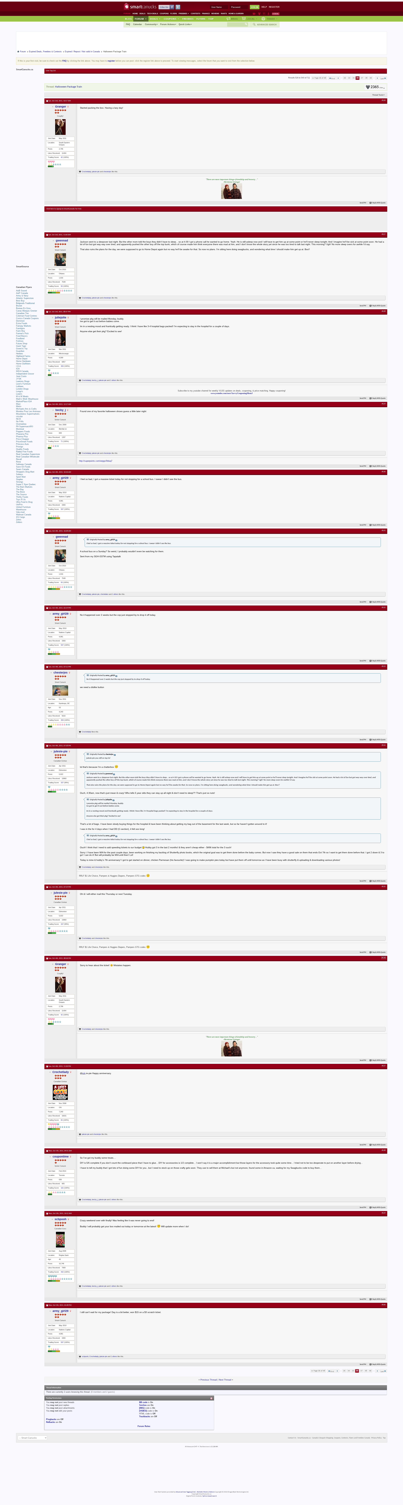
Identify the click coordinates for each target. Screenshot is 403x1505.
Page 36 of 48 (320, 78)
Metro (18, 406)
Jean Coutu (21, 376)
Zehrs (18, 519)
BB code (143, 1402)
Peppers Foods (23, 431)
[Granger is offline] (60, 127)
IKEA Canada (22, 371)
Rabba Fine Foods (24, 451)
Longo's (19, 391)
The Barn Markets (24, 487)
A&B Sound (21, 290)
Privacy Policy (376, 1438)
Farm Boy (20, 331)
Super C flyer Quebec (26, 484)
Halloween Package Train (68, 86)
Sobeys (19, 474)
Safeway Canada (23, 464)
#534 (384, 745)
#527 (384, 234)
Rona (18, 462)
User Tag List (51, 71)
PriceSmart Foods (24, 441)
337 (62, 783)
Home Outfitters (23, 363)
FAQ (128, 24)
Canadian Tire (22, 313)
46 (371, 78)
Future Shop (21, 343)
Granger (60, 106)
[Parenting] (268, 13)
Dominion (20, 321)
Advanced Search (267, 24)
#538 (384, 1150)
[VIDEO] (143, 1411)
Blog (128, 18)
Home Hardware (23, 361)
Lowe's (19, 394)
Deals (142, 13)
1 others (113, 380)
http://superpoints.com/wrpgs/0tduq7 (95, 461)
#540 (384, 1305)
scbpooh (60, 1219)
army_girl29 (60, 477)
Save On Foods (23, 467)
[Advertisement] (104, 221)
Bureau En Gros (23, 308)
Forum (141, 18)
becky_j (95, 380)
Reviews (215, 13)
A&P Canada (22, 293)
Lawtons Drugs (23, 381)
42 (62, 157)
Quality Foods (22, 449)
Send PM (363, 203)
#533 (384, 666)
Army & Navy (22, 295)
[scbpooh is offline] (60, 1239)
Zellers (19, 522)
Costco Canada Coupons (27, 318)
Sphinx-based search (209, 1496)
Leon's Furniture (23, 384)
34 (349, 78)
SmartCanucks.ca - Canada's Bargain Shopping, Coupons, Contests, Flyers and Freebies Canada (334, 1438)
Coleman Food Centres (26, 316)
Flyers (173, 13)
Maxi (18, 404)
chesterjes (107, 172)
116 (62, 1188)
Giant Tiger (21, 346)
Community (150, 24)
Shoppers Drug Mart (25, 472)
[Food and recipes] (264, 13)
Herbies (19, 353)
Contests (195, 13)
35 (353, 78)
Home (135, 13)
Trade (272, 18)
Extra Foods (21, 323)
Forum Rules (144, 1426)
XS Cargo (20, 517)
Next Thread (225, 1379)
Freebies (184, 13)
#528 (384, 311)
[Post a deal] (275, 13)
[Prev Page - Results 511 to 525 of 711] (338, 78)
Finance (206, 13)
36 (357, 78)
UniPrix (19, 504)
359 (62, 720)
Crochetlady (86, 172)
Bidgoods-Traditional (25, 303)
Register (274, 7)
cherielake (104, 594)
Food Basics (22, 336)
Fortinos (19, 341)
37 (362, 78)
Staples (19, 479)
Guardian (20, 351)
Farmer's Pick (22, 333)
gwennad (62, 240)
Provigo (19, 446)
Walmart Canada (23, 514)
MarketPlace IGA (24, 401)
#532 (384, 607)
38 (366, 78)
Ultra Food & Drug (24, 502)
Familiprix (20, 328)
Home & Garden (236, 13)
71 (62, 441)
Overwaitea (21, 424)
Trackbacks (144, 1416)
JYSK (18, 379)
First (333, 79)
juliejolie (60, 317)
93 (62, 286)
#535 (384, 887)
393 (62, 366)
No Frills (20, 421)
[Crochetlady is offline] (60, 1092)
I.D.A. (18, 366)
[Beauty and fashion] (259, 13)
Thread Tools (377, 95)
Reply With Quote (379, 203)
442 (62, 1272)
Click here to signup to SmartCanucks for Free (63, 209)
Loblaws (19, 386)
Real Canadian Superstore (28, 454)
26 (345, 78)
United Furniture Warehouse (23, 508)
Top (211, 18)
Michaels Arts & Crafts (26, 409)
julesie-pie (95, 172)
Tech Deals (152, 13)
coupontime (61, 1156)
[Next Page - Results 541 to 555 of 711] (377, 78)
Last (382, 79)
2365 (377, 87)
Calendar (137, 24)
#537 (384, 1066)
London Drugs (22, 389)
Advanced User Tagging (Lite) (186, 1492)
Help (264, 7)
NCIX (18, 419)
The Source (21, 494)
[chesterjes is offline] (60, 690)
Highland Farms (23, 356)
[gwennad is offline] (60, 259)
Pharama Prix (22, 434)
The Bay (20, 489)
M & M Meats (22, 396)
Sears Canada (22, 469)
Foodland (20, 338)
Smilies (143, 1405)
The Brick (20, 492)
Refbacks (50, 1422)
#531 (384, 531)
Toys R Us (21, 499)
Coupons (164, 13)
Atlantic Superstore (25, 298)
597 (62, 509)
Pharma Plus (22, 436)
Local (252, 18)
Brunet (19, 306)
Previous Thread (208, 1379)
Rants (224, 13)
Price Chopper (22, 439)
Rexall (19, 459)
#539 (384, 1213)
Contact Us (292, 1438)
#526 (384, 100)
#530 (384, 472)
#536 (384, 958)
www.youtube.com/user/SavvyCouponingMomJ (232, 393)
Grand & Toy (22, 348)
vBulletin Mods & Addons (205, 1492)
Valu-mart (20, 512)
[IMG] (141, 1408)
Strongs (19, 482)
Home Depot (21, 358)
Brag (234, 18)
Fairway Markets (23, 326)
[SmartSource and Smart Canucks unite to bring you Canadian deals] (28, 273)
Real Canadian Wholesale (27, 456)
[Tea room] (254, 13)
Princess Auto (22, 444)
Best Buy (20, 301)
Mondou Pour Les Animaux (28, 411)
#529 (384, 404)
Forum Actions (167, 24)
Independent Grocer (25, 374)
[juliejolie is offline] (60, 338)
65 (62, 1120)
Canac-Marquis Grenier (26, 311)
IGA (18, 369)
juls (83, 1073)
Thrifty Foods (22, 497)
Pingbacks (51, 1419)
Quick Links (184, 24)
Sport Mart (21, 477)
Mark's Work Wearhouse (27, 399)
